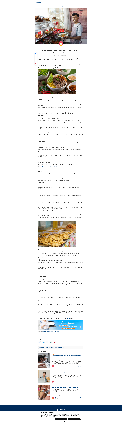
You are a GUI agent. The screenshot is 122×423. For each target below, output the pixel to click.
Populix (56, 365)
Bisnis (53, 354)
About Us (68, 2)
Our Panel (57, 2)
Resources (63, 2)
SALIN (81, 347)
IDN (85, 2)
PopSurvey (68, 318)
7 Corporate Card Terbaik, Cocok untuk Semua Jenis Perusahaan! (66, 355)
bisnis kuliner (74, 62)
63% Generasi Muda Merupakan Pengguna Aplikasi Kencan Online (66, 387)
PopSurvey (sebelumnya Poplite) (55, 317)
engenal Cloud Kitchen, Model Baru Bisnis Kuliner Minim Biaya (53, 166)
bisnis (42, 335)
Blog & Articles (40, 6)
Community (74, 2)
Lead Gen (52, 2)
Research (47, 2)
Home (36, 6)
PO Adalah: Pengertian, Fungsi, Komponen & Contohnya (64, 372)
